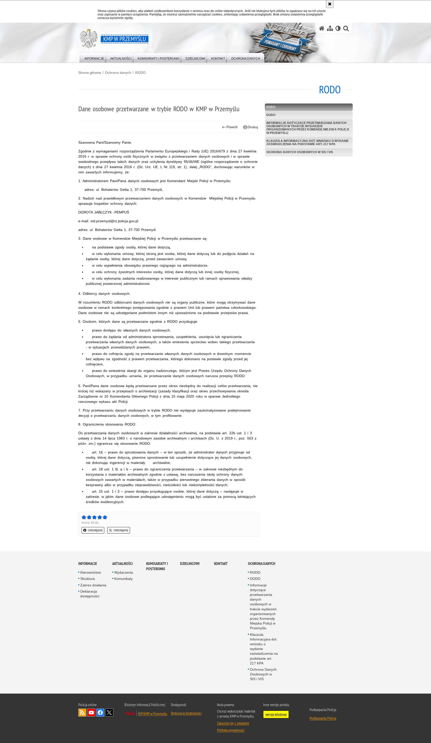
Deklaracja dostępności (89, 593)
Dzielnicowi (190, 563)
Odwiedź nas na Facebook (100, 713)
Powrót (231, 127)
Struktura (87, 579)
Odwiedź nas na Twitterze (109, 713)
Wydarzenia (123, 572)
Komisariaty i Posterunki (157, 566)
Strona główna (89, 73)
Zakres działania (93, 585)
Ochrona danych (118, 73)
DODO (270, 115)
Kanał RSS (82, 713)
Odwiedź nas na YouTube (91, 713)
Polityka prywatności (230, 730)
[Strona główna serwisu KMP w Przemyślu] (321, 28)
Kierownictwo (90, 572)
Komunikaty (123, 579)
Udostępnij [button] (95, 530)
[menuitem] (94, 57)
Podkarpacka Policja (323, 718)
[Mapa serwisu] (330, 28)
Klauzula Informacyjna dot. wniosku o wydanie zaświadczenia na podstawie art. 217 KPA (307, 142)
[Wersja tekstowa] (338, 28)
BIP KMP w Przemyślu (152, 713)
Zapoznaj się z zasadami (233, 723)
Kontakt (221, 563)
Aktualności (122, 563)
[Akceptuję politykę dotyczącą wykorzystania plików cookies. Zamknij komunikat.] (329, 4)
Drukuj (253, 127)
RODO (140, 73)
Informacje (87, 563)
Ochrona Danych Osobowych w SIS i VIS (299, 152)
